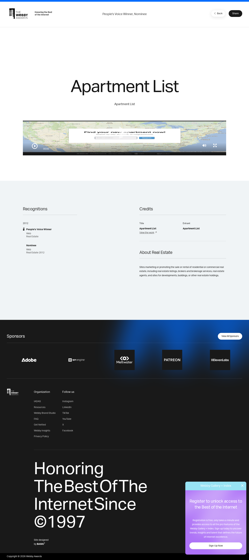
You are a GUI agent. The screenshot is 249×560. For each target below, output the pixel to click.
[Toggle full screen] (215, 145)
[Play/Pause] (34, 146)
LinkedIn (66, 407)
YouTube (66, 419)
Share (235, 13)
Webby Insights (42, 431)
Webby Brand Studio (45, 413)
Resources (39, 407)
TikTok (65, 413)
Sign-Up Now (216, 546)
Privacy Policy (41, 436)
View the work (146, 233)
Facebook (67, 431)
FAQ (36, 419)
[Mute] (204, 145)
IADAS (37, 401)
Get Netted (40, 425)
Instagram (67, 401)
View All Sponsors (230, 336)
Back (219, 13)
